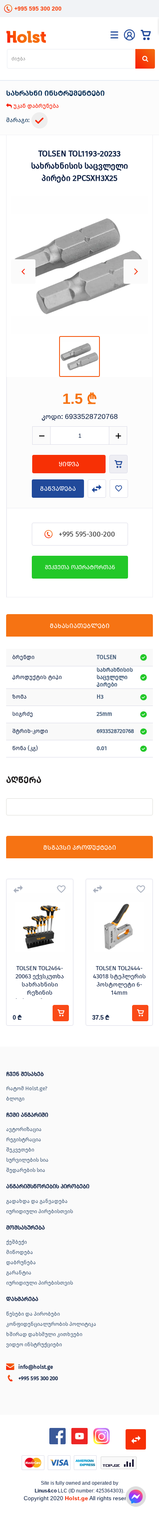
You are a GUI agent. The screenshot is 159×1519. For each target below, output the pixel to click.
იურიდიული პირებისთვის (39, 1211)
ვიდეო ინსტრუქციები (34, 1344)
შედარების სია (25, 1170)
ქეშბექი (16, 1242)
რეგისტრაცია (23, 1139)
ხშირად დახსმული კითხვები (44, 1334)
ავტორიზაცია (24, 1129)
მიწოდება (19, 1252)
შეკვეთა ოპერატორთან (80, 567)
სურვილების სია (27, 1160)
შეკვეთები (20, 1150)
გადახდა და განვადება (37, 1201)
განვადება (58, 488)
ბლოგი (15, 1099)
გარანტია (18, 1273)
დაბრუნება (21, 1262)
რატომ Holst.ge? (26, 1088)
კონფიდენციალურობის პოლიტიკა (51, 1324)
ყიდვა (69, 464)
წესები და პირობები (33, 1314)
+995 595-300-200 (87, 534)
